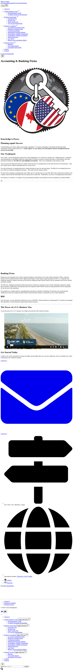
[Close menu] (1, 614)
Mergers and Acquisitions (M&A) (17, 40)
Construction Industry (14, 31)
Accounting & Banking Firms (16, 27)
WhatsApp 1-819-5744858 (24, 576)
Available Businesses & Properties (17, 14)
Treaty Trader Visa (13, 22)
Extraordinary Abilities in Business (17, 35)
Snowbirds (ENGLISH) (14, 47)
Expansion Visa (12, 18)
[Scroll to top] (2, 612)
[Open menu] (2, 56)
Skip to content (5, 1)
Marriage (10, 44)
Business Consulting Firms (15, 29)
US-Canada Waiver (13, 46)
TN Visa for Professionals (15, 23)
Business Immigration (10, 625)
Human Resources (13, 37)
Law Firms (11, 38)
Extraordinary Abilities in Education (18, 34)
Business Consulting (10, 635)
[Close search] (2, 664)
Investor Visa (11, 20)
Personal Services (9, 652)
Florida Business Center (14, 13)
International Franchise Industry (17, 32)
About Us (7, 9)
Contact (6, 49)
